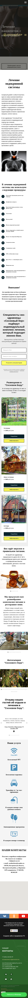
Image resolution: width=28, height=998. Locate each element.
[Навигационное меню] (25, 35)
